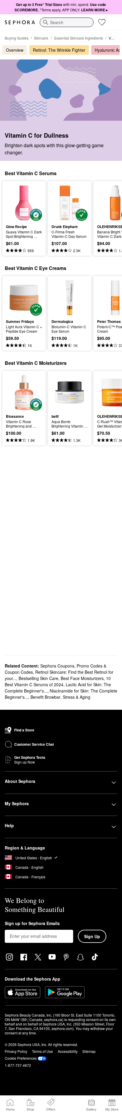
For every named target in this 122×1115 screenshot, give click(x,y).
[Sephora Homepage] (20, 22)
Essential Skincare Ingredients (78, 37)
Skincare (41, 37)
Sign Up (92, 936)
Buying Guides (16, 37)
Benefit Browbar (45, 697)
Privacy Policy (16, 1051)
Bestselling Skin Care (38, 678)
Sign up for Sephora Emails (32, 923)
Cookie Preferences (21, 1058)
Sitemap (89, 1051)
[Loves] (102, 22)
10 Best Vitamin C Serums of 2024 (58, 681)
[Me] (71, 1105)
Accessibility (68, 1051)
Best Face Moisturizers (82, 678)
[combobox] (67, 22)
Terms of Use (42, 1051)
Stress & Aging (76, 697)
